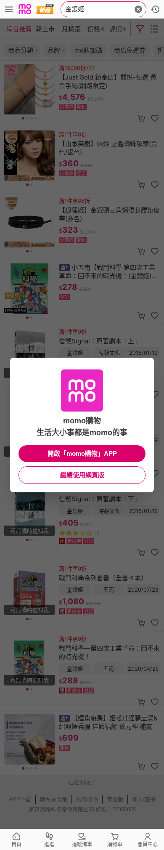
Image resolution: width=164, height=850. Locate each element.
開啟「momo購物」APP (82, 453)
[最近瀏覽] (155, 9)
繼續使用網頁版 (82, 474)
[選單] (9, 9)
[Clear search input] (138, 9)
